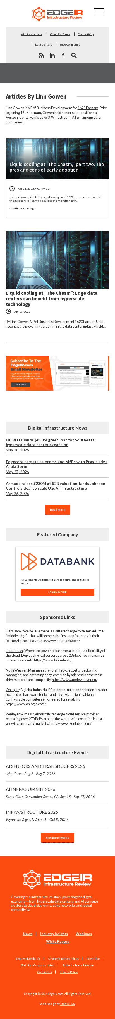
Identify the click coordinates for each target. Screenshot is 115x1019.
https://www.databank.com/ (58, 641)
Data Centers (43, 44)
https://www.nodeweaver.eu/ (74, 680)
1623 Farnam (88, 108)
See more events (57, 837)
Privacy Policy (69, 972)
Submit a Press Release (78, 965)
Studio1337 (67, 1004)
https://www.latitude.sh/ (53, 660)
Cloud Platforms (60, 34)
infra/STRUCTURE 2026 (37, 815)
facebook (63, 55)
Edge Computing (70, 44)
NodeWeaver (16, 670)
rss (41, 55)
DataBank (14, 631)
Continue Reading (21, 208)
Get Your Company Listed (37, 965)
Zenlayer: (13, 714)
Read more (57, 509)
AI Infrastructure (31, 34)
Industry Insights (54, 934)
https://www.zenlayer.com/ (70, 724)
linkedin (52, 55)
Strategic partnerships (63, 958)
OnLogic (12, 690)
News (27, 934)
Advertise (93, 958)
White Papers (57, 941)
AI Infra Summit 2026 (50, 792)
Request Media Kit (27, 958)
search (74, 55)
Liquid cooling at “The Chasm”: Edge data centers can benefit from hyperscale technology (52, 298)
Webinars (84, 934)
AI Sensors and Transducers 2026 (45, 769)
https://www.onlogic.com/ (26, 704)
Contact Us (44, 972)
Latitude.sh (14, 651)
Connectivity (86, 34)
